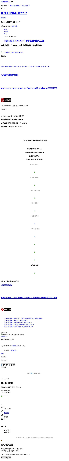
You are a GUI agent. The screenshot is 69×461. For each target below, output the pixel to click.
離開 (10, 457)
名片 (5, 33)
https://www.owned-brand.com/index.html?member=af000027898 (29, 88)
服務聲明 (50, 437)
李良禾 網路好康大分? (14, 13)
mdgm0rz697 (4, 336)
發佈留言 (3, 367)
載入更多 (3, 356)
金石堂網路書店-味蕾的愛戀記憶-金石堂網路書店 (18, 326)
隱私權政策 (44, 437)
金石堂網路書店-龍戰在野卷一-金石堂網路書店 (18, 322)
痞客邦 (14, 346)
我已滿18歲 (4, 457)
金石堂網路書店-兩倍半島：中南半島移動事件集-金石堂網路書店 (23, 318)
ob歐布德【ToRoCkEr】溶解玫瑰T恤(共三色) (24, 41)
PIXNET (22, 437)
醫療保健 (13, 350)
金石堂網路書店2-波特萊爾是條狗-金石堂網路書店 (19, 324)
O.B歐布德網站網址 (9, 75)
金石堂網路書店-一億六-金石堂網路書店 (16, 320)
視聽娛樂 (14, 26)
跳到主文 (3, 18)
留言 (18, 346)
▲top (2, 353)
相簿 (5, 29)
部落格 (6, 31)
